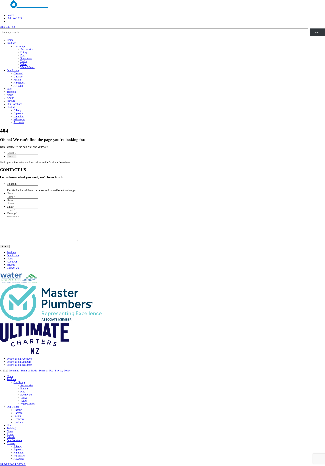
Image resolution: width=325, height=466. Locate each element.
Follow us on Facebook (19, 358)
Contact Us (13, 267)
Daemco (18, 76)
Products (11, 43)
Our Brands (13, 70)
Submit (4, 246)
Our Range (19, 46)
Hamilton (19, 116)
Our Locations (14, 104)
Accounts (19, 122)
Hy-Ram (18, 85)
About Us (12, 261)
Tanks (23, 61)
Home (10, 39)
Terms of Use (46, 370)
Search (10, 15)
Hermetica (19, 82)
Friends (11, 100)
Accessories (26, 49)
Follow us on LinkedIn (19, 361)
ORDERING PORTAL (13, 464)
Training (11, 91)
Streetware (26, 58)
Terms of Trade (29, 370)
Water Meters (27, 67)
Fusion (17, 79)
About (10, 97)
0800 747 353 (14, 18)
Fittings (24, 52)
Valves (23, 64)
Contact (11, 107)
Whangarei (19, 119)
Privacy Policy (63, 370)
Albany (17, 110)
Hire (9, 88)
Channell (18, 73)
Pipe (22, 55)
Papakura (19, 113)
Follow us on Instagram (19, 364)
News (10, 94)
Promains (14, 370)
